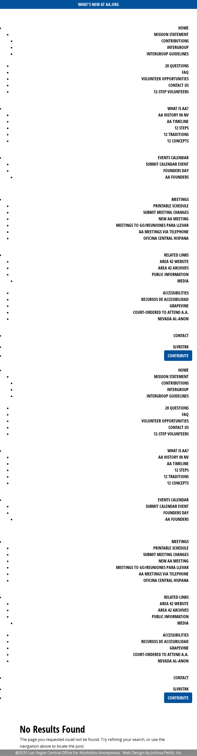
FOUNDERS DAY (176, 170)
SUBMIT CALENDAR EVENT (167, 164)
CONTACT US (178, 85)
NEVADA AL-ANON (173, 319)
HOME (183, 28)
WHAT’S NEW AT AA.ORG (98, 4)
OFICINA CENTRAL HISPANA (166, 238)
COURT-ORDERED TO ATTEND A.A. (161, 312)
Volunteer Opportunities (165, 79)
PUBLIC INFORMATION (170, 274)
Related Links (176, 255)
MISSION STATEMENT (171, 34)
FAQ (185, 72)
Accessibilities (176, 293)
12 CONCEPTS (178, 141)
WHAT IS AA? (178, 108)
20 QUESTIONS (177, 66)
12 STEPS (181, 128)
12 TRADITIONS (176, 134)
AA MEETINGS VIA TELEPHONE (164, 231)
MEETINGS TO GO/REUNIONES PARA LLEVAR (152, 225)
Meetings (180, 199)
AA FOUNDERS (177, 177)
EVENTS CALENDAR (173, 157)
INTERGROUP (178, 47)
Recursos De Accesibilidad (165, 299)
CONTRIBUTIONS (175, 41)
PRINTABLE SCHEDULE (171, 206)
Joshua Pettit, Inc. (166, 752)
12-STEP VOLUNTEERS (171, 91)
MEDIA (183, 281)
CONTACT (181, 335)
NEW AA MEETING (174, 219)
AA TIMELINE (178, 121)
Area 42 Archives (173, 268)
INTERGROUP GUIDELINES (168, 54)
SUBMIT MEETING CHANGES (166, 212)
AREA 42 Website (174, 261)
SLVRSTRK (181, 347)
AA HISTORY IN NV (173, 115)
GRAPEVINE (179, 306)
